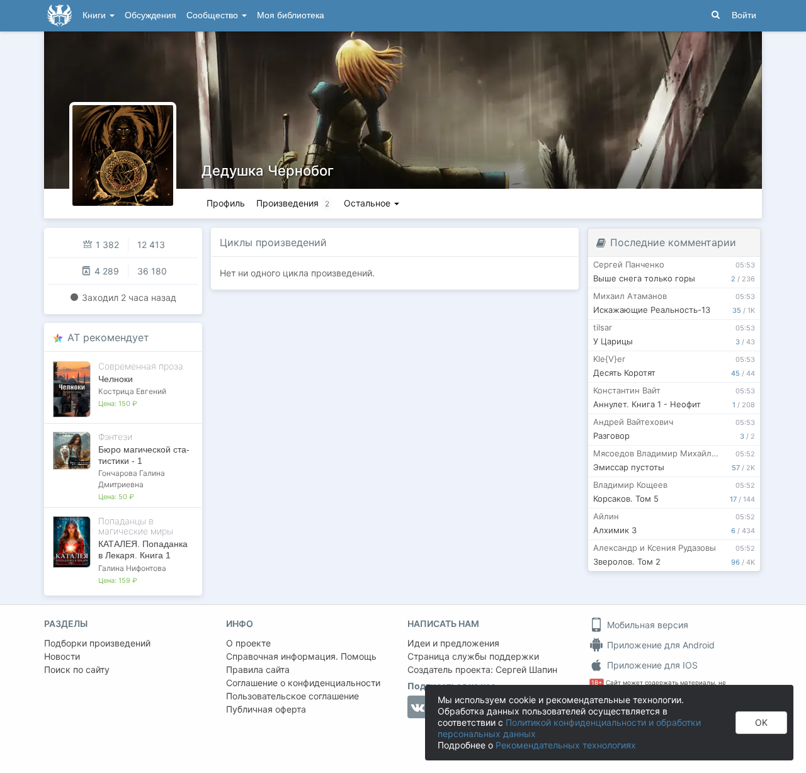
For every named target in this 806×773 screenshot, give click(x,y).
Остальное (368, 203)
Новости (62, 656)
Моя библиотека (290, 15)
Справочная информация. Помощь (301, 656)
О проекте (248, 643)
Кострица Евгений (132, 391)
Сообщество (213, 15)
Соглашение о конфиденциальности (303, 682)
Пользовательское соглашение (292, 696)
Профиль (226, 203)
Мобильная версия (646, 624)
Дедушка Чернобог (268, 170)
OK (761, 722)
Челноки (115, 379)
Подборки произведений (97, 643)
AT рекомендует (108, 337)
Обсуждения (150, 15)
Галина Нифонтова (132, 568)
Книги (95, 15)
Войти (744, 15)
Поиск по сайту (77, 669)
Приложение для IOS (651, 665)
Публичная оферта (266, 709)
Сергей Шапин (526, 669)
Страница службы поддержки (473, 656)
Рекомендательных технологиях (566, 745)
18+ (596, 682)
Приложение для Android (659, 645)
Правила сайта (258, 669)
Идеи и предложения (453, 643)
